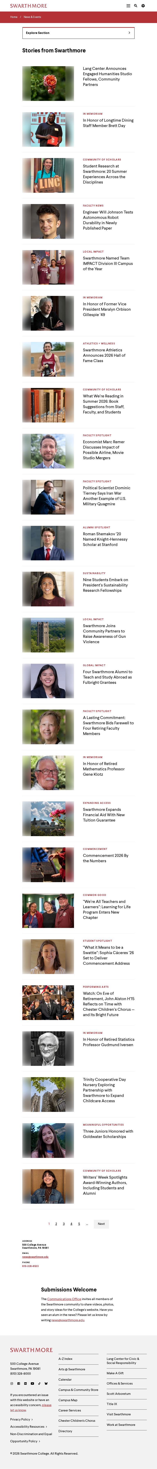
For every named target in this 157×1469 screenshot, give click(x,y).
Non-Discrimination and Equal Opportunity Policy (31, 1438)
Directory (65, 1431)
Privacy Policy (20, 1419)
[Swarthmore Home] (31, 1351)
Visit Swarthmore (119, 1414)
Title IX (112, 1404)
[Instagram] (12, 1384)
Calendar (65, 1379)
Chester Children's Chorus (76, 1421)
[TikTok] (39, 1384)
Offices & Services (120, 1383)
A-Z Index (65, 1359)
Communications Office (64, 1299)
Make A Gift (115, 1373)
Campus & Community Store (78, 1390)
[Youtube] (32, 1384)
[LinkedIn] (25, 1384)
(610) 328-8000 (20, 1374)
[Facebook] (19, 1384)
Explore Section (37, 33)
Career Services (69, 1410)
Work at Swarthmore (121, 1425)
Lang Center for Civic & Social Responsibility (123, 1361)
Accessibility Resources (27, 1427)
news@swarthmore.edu (67, 1320)
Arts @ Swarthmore (71, 1369)
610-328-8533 (30, 1266)
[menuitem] (128, 5)
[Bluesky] (46, 1384)
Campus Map (67, 1400)
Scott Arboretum (119, 1394)
